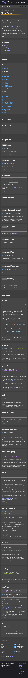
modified (6, 85)
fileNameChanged (8, 80)
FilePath (20, 383)
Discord (21, 670)
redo (5, 99)
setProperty (6, 111)
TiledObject (6, 45)
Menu (25, 6)
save (5, 105)
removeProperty (7, 100)
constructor (6, 68)
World (7, 48)
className (6, 78)
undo (5, 112)
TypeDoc (11, 656)
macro (5, 95)
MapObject (15, 187)
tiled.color (16, 536)
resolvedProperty (8, 103)
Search (20, 6)
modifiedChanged (8, 86)
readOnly (6, 88)
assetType (6, 76)
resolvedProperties (8, 102)
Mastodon (21, 671)
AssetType (12, 163)
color (5, 513)
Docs (12, 2)
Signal (14, 213)
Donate (23, 2)
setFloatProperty (8, 108)
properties (6, 96)
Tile (21, 187)
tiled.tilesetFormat (6, 498)
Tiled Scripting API (5, 6)
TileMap (12, 26)
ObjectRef (13, 387)
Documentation (22, 663)
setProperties (7, 109)
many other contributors (8, 666)
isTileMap (6, 82)
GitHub (20, 673)
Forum (20, 668)
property (6, 97)
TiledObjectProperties (17, 348)
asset (5, 75)
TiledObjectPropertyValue (10, 370)
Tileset (18, 26)
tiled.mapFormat (12, 496)
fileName (6, 79)
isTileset (6, 83)
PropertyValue (5, 608)
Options (22, 6)
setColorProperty (8, 106)
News (17, 2)
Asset (12, 10)
